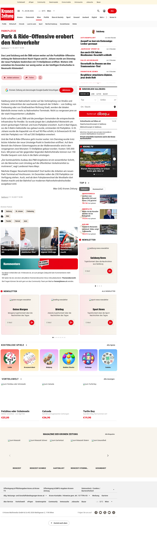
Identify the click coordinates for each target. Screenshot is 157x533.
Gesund (76, 17)
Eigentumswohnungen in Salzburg (98, 124)
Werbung (95, 496)
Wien (39, 17)
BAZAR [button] (105, 94)
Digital (94, 17)
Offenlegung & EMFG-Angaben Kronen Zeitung (58, 489)
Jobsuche (89, 2)
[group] (10, 241)
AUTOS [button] (98, 94)
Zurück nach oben (58, 523)
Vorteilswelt (21, 2)
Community (41, 2)
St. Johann (19, 211)
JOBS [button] (92, 94)
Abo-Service (8, 502)
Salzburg (4, 48)
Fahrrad (17, 221)
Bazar (99, 2)
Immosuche (78, 2)
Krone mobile (66, 2)
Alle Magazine (110, 434)
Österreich (30, 17)
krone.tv (113, 17)
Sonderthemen (65, 24)
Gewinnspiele (53, 2)
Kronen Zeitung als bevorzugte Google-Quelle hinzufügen (39, 90)
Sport (68, 17)
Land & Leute (31, 24)
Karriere (105, 496)
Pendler (8, 221)
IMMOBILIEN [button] (84, 94)
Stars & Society (57, 17)
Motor (102, 17)
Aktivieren (66, 90)
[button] (106, 17)
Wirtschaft (12, 24)
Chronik (21, 24)
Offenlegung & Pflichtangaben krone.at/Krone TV (21, 489)
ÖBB (7, 216)
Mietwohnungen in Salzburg (98, 127)
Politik (46, 17)
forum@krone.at (60, 281)
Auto (25, 221)
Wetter (74, 24)
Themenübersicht (69, 278)
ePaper (31, 2)
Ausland (85, 17)
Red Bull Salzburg (51, 24)
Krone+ (20, 17)
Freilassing (30, 211)
